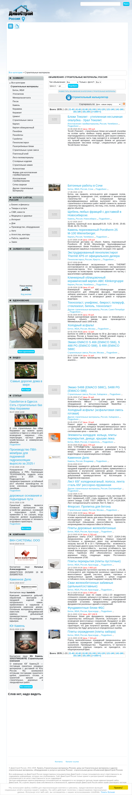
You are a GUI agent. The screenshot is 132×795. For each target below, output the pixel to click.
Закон (14, 242)
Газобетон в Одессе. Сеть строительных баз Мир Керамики (26, 405)
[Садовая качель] (25, 306)
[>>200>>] (96, 112)
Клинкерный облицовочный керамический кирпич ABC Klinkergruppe (95, 279)
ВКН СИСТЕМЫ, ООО (25, 540)
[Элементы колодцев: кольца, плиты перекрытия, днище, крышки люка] (54, 434)
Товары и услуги (19, 208)
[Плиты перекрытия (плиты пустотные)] (54, 560)
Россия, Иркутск (92, 259)
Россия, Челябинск (109, 124)
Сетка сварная (20, 185)
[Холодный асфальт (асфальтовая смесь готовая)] (54, 409)
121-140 (110, 109)
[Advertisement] (67, 50)
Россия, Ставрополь (90, 442)
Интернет (15, 219)
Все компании (26, 687)
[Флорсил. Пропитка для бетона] (54, 506)
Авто (13, 231)
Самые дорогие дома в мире (26, 383)
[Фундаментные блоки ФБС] (54, 607)
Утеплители (18, 94)
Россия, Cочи (86, 189)
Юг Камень (17, 625)
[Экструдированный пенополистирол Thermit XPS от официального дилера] (54, 252)
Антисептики (19, 169)
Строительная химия (23, 165)
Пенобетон (18, 135)
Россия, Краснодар (89, 532)
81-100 (92, 109)
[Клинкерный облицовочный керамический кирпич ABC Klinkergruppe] (54, 277)
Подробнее (15, 444)
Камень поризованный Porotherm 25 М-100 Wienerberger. (93, 231)
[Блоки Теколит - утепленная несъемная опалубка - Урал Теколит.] (54, 116)
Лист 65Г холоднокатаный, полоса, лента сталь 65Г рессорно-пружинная (96, 483)
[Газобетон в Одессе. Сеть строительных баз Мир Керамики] (26, 415)
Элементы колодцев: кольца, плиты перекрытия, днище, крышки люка (92, 436)
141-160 (119, 109)
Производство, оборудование (25, 227)
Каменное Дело (20, 579)
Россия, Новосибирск (86, 219)
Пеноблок (17, 131)
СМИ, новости (18, 212)
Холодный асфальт (81, 325)
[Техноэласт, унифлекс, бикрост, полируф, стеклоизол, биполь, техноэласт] (54, 302)
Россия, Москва (87, 329)
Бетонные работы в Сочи (85, 185)
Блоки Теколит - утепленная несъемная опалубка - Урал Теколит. (95, 118)
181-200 (86, 112)
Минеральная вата (22, 98)
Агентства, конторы (20, 234)
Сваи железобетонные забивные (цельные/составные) (90, 584)
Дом (13, 223)
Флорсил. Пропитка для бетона (89, 506)
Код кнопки (26, 294)
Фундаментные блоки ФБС (86, 607)
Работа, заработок (20, 238)
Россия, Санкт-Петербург (113, 309)
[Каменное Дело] (26, 586)
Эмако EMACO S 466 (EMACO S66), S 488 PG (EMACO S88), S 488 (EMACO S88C (94, 345)
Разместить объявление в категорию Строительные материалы (87, 91)
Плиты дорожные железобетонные (92, 528)
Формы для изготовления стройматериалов (25, 173)
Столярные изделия (22, 161)
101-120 (101, 109)
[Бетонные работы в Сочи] (54, 185)
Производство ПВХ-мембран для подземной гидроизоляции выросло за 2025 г (23, 456)
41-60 (78, 109)
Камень (16, 105)
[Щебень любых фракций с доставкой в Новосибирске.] (54, 211)
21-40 (71, 109)
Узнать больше (108, 791)
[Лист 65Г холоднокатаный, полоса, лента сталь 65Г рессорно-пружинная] (54, 481)
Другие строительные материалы (23, 189)
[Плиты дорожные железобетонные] (54, 527)
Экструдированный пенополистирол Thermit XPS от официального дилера (94, 254)
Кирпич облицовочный (23, 128)
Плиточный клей (20, 154)
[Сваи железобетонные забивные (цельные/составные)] (54, 582)
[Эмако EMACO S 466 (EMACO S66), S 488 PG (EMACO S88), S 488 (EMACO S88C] (54, 341)
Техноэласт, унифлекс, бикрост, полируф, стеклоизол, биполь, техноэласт (96, 304)
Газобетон (17, 139)
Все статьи (26, 528)
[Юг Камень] (26, 632)
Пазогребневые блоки (23, 146)
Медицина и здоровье (21, 216)
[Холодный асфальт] (54, 324)
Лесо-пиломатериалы (23, 157)
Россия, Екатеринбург (111, 488)
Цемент (16, 116)
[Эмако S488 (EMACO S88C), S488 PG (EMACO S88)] (54, 386)
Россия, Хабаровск (98, 394)
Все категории (18, 83)
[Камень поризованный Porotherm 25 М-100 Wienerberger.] (54, 229)
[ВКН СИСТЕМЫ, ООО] (26, 546)
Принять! (118, 787)
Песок (15, 101)
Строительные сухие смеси (26, 150)
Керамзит (17, 113)
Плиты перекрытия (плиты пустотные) (94, 561)
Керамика (17, 109)
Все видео (26, 390)
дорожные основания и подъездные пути (26, 497)
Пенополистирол (21, 142)
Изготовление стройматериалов (21, 179)
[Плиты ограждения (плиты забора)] (54, 631)
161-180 (77, 112)
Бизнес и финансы (20, 204)
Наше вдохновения (26, 352)
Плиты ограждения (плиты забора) (92, 631)
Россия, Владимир (84, 461)
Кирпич (16, 124)
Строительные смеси (23, 120)
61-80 (85, 109)
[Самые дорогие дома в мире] (26, 363)
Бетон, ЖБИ (18, 90)
